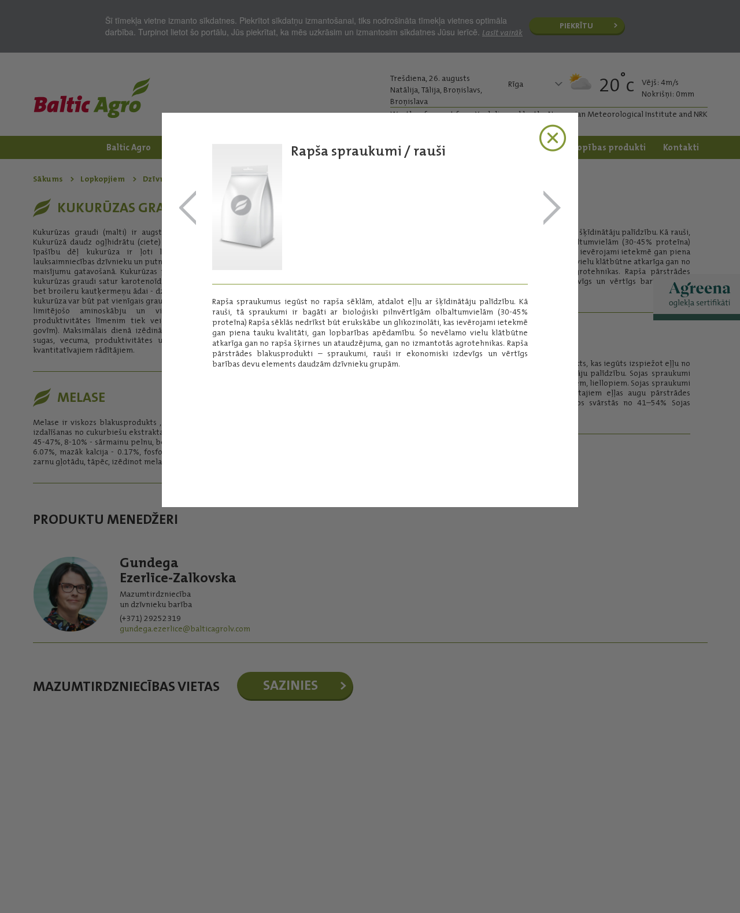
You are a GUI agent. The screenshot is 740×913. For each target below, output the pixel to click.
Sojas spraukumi (552, 208)
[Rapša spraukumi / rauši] (247, 266)
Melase (188, 208)
